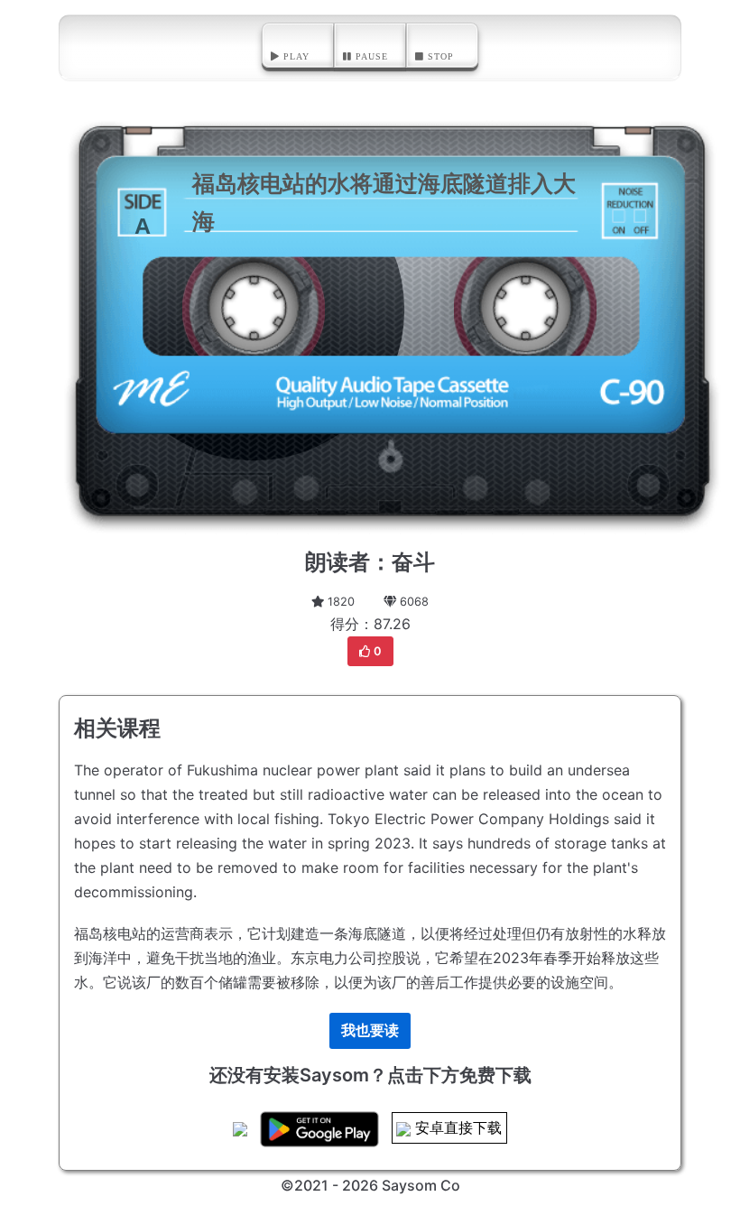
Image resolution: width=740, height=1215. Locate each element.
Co (450, 1185)
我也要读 (370, 1030)
